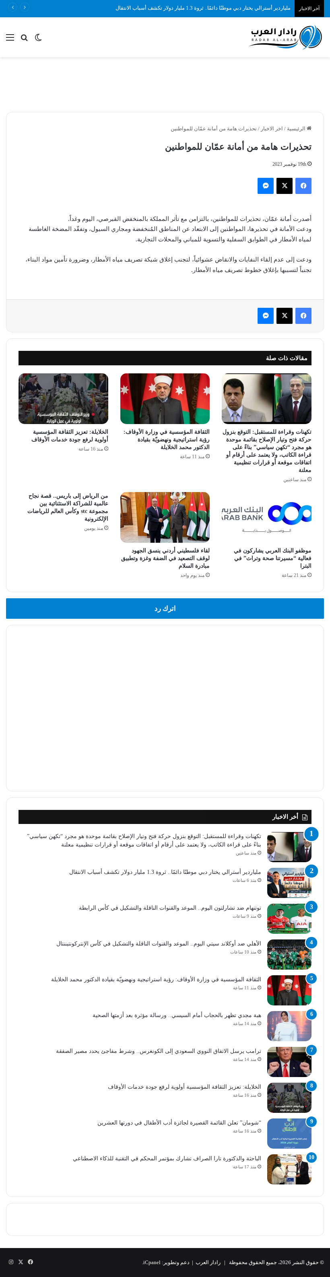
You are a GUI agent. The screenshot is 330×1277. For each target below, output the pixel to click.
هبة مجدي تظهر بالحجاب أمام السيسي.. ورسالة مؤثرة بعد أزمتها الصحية (177, 1015)
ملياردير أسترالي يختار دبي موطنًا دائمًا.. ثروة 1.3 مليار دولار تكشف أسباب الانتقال (203, 8)
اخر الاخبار (272, 129)
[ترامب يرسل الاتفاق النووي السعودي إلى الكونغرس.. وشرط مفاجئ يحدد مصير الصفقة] (289, 1062)
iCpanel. (151, 1262)
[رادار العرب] (286, 37)
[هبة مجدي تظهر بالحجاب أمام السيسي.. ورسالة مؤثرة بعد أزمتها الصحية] (289, 1026)
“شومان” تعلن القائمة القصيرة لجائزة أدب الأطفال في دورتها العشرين (179, 1123)
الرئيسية (297, 129)
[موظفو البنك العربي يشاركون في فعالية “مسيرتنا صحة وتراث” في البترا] (266, 517)
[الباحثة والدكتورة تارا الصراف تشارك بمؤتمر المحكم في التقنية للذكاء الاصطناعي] (289, 1169)
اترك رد (165, 608)
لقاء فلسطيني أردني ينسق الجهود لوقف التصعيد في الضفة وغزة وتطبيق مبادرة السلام (165, 558)
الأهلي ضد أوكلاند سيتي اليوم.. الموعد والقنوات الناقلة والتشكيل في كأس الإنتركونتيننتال (158, 944)
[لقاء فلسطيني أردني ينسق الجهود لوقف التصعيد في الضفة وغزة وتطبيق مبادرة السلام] (165, 517)
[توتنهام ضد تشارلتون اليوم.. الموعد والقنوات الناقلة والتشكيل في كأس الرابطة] (289, 919)
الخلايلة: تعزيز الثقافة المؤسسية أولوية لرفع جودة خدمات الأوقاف (184, 1087)
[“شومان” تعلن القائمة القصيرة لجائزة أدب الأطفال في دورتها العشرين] (289, 1133)
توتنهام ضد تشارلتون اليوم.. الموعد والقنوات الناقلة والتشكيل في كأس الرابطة (170, 908)
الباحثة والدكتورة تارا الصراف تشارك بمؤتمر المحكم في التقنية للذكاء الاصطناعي (167, 1158)
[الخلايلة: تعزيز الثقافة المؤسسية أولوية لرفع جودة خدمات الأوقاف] (63, 398)
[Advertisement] (165, 83)
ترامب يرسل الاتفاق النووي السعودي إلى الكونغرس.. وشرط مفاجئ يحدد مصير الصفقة (158, 1051)
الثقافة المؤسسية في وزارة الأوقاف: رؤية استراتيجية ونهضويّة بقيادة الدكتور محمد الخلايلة (167, 439)
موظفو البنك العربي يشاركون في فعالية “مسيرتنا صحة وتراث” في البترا (272, 558)
